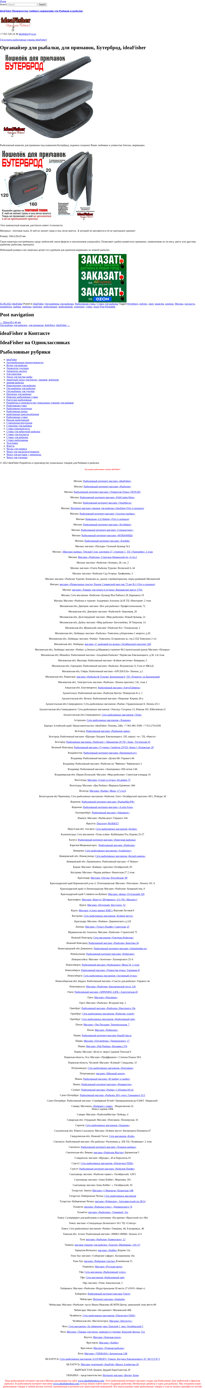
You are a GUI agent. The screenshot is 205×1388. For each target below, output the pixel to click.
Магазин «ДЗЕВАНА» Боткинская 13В (105, 1353)
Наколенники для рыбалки (21, 385)
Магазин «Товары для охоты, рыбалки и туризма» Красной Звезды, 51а (106, 1331)
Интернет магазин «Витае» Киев (121, 1375)
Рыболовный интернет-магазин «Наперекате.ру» (110, 752)
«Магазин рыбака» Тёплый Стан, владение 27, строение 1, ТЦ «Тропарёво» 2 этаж (107, 551)
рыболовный (65, 306)
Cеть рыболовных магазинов (120, 1196)
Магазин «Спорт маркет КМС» (96, 910)
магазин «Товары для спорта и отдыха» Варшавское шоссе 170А (107, 589)
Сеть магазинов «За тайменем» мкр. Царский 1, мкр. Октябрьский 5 (106, 1326)
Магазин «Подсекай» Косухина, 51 (106, 905)
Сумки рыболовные (17, 440)
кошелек (159, 303)
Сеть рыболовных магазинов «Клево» (116, 829)
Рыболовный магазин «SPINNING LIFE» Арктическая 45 (106, 992)
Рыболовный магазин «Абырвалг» (111, 812)
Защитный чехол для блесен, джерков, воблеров (32, 379)
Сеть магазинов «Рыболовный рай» (105, 1277)
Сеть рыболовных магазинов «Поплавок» (111, 1068)
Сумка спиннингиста (18, 428)
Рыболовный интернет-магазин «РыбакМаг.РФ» (108, 801)
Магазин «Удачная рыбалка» (108, 1348)
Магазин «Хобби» (109, 1342)
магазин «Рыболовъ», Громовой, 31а (108, 1212)
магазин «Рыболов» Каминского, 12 (105, 1239)
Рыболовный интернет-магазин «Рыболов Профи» (107, 1168)
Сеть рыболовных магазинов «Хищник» (109, 720)
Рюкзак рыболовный (17, 420)
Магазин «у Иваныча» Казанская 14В (112, 1190)
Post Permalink (107, 306)
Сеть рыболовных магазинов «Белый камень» (120, 856)
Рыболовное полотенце (19, 408)
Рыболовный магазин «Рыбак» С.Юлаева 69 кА (107, 1089)
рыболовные (50, 306)
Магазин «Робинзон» (106, 1030)
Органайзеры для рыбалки (59, 303)
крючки (169, 303)
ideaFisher (17, 303)
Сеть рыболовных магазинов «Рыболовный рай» (108, 1019)
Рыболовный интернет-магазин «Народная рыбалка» (107, 839)
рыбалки (37, 306)
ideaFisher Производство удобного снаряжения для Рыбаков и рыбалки (41, 11)
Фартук (10, 446)
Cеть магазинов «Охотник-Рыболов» (113, 937)
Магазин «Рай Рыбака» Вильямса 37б (106, 1046)
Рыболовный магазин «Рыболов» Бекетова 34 (114, 943)
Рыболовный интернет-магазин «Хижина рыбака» (108, 1147)
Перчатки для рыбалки (18, 394)
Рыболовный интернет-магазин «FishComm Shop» (107, 497)
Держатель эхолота (16, 371)
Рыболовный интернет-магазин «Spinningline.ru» (120, 948)
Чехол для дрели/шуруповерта (22, 451)
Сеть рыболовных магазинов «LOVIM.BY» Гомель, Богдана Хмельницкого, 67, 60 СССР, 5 (110, 1359)
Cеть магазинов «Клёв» (122, 1136)
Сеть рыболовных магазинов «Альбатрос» (108, 850)
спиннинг (79, 306)
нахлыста (189, 303)
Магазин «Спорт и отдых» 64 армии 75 (108, 780)
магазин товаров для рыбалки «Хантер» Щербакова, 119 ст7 (107, 1244)
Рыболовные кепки (17, 411)
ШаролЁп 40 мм (10, 322)
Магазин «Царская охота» (107, 1337)
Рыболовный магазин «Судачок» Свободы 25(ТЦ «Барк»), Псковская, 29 (114, 747)
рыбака (17, 306)
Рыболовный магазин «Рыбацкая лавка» (108, 731)
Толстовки (12, 443)
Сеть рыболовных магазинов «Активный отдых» (111, 975)
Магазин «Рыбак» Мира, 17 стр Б (108, 791)
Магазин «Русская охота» (109, 1266)
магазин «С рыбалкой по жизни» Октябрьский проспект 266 (118, 644)
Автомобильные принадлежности (25, 362)
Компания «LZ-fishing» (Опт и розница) (107, 519)
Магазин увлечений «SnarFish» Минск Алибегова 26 (110, 1364)
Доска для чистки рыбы (19, 376)
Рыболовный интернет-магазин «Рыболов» (107, 486)
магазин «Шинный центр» (110, 1073)
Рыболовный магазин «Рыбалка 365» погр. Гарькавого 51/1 (112, 1095)
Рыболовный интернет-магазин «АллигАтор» (108, 807)
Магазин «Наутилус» (120, 1321)
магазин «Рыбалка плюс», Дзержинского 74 (108, 1206)
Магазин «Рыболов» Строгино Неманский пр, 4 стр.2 (107, 557)
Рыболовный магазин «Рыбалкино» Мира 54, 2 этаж (110, 964)
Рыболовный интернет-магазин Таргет (109, 1293)
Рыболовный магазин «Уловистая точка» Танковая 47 (110, 970)
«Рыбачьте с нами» (102, 1106)
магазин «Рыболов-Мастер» (109, 1152)
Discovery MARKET (108, 823)
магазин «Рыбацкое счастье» (100, 1261)
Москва (179, 303)
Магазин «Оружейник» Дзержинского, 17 (107, 1041)
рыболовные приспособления (22, 414)
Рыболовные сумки (17, 417)
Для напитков (13, 374)
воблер (143, 303)
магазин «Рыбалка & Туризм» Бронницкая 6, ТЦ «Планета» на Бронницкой (118, 676)
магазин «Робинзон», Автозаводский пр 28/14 (120, 1201)
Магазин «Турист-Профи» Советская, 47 (107, 926)
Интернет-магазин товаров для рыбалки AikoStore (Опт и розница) (107, 508)
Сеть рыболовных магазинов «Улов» (122, 714)
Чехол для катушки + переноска (23, 454)
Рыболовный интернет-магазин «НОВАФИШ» (107, 535)
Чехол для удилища (16, 457)
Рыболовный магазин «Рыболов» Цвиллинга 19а (108, 1008)
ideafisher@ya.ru (27, 34)
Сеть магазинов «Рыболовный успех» (105, 1272)
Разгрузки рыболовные (19, 400)
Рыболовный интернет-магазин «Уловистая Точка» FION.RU (107, 492)
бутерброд (132, 303)
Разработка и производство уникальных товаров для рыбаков (40, 402)
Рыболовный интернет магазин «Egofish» (107, 541)
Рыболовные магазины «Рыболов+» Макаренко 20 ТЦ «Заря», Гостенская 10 (108, 742)
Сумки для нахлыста (17, 434)
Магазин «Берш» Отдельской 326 (126, 894)
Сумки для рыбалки (107, 303)
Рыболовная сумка (85, 303)
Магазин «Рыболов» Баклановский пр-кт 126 (111, 986)
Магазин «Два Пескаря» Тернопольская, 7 (106, 1024)
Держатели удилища (17, 368)
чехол (96, 306)
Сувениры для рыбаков (19, 425)
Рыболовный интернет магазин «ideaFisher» (107, 481)
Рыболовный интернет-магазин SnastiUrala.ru (106, 1035)
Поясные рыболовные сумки (22, 397)
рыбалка (26, 306)
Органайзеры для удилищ (20, 391)
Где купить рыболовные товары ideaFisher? (23, 39)
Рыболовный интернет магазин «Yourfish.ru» (107, 502)
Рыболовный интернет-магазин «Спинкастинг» (107, 530)
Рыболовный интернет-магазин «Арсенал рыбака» (107, 513)
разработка (6, 306)
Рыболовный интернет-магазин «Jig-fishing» (107, 524)
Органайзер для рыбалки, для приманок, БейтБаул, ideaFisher (35, 325)
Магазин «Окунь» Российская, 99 (109, 877)
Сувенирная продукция (19, 423)
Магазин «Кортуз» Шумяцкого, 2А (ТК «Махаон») (109, 899)
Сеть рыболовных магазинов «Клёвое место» (108, 916)
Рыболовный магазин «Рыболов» (117, 845)
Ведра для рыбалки (16, 365)
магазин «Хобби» (108, 1250)
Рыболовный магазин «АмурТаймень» (119, 687)
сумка (89, 306)
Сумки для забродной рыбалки (23, 431)
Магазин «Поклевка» (106, 997)
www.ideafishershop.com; (91, 1380)
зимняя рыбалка (15, 382)
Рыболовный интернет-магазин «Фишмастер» (106, 1084)
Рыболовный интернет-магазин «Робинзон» (110, 954)
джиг (151, 303)
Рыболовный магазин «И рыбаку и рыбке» (106, 1079)
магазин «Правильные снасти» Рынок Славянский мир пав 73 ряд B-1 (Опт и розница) (107, 584)
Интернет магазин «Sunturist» (109, 1299)
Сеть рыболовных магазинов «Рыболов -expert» (108, 1013)
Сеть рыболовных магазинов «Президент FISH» (107, 1163)
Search (3, 4)
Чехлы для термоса (16, 448)
